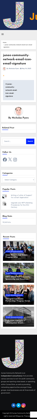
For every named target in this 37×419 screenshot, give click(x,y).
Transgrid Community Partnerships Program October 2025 (18, 301)
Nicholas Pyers (14, 68)
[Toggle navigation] (2, 34)
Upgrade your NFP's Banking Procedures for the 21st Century (21, 205)
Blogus (18, 416)
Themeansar (28, 416)
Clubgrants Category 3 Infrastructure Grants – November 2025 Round (15, 323)
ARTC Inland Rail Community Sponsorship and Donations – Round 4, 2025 (17, 279)
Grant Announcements (14, 251)
